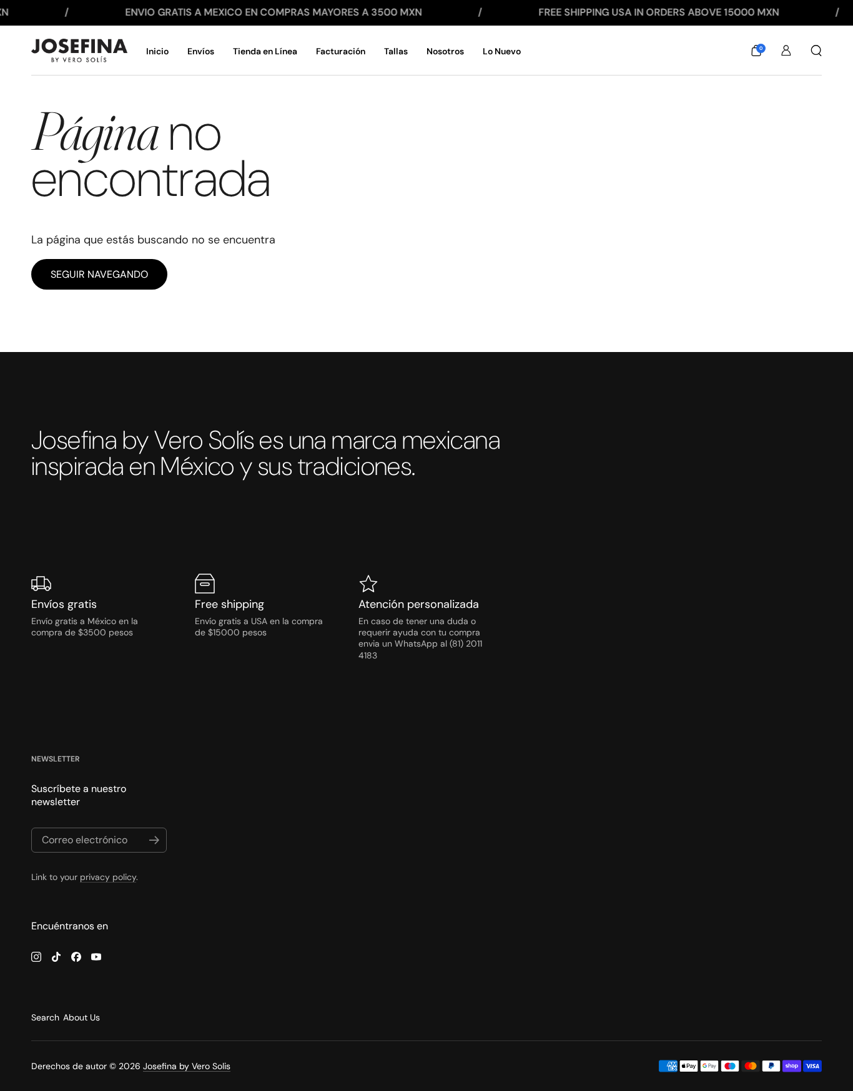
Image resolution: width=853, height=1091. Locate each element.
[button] (756, 50)
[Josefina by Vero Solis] (79, 50)
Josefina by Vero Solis (186, 1066)
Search (45, 1017)
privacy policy (108, 877)
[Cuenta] (786, 50)
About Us (81, 1017)
